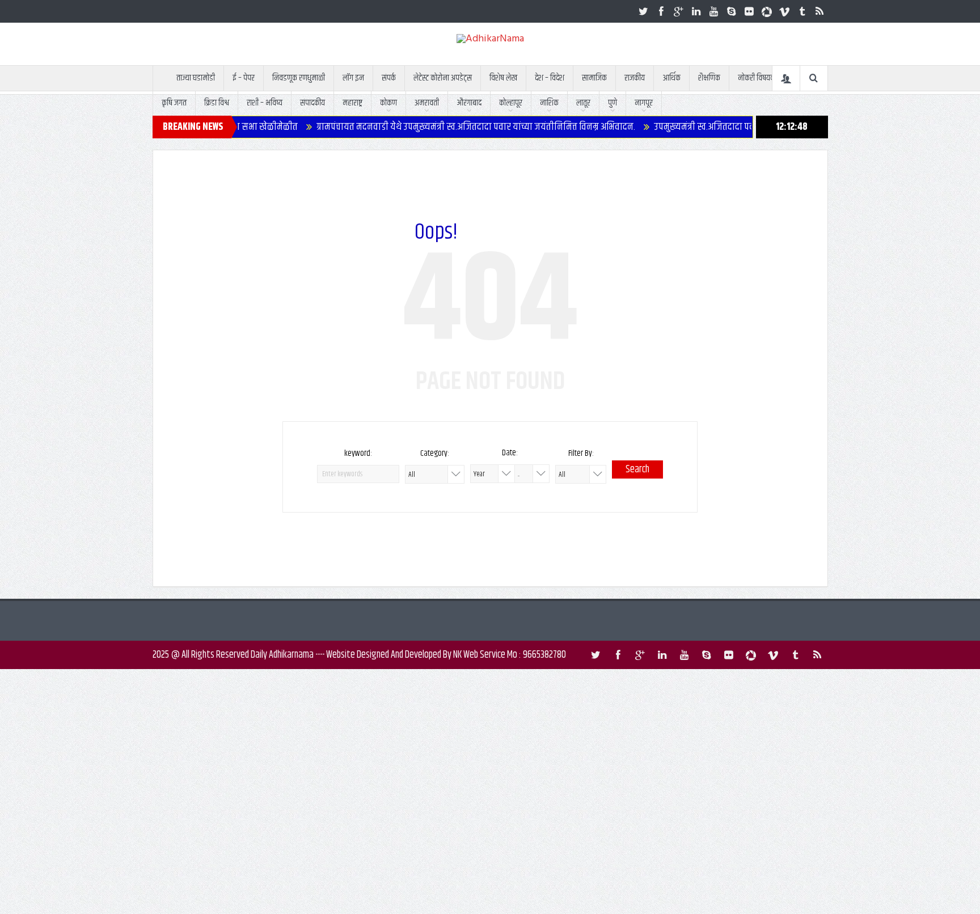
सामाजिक (594, 77)
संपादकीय (312, 102)
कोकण (388, 102)
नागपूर (644, 102)
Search (637, 469)
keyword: (358, 453)
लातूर (583, 102)
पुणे (612, 102)
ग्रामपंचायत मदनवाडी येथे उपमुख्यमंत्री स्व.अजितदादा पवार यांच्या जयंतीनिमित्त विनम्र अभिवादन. (448, 127)
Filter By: (581, 453)
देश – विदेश (549, 77)
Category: (434, 453)
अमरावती (427, 102)
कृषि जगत (174, 102)
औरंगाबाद (469, 102)
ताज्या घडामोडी (195, 77)
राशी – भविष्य (264, 102)
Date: (510, 452)
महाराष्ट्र (352, 102)
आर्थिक (671, 77)
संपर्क (389, 77)
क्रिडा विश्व (216, 102)
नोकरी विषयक (756, 77)
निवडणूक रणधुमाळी (298, 77)
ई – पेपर (244, 77)
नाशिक (549, 102)
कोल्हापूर (510, 102)
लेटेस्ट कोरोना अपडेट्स (442, 77)
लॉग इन (353, 77)
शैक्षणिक (709, 77)
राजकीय (634, 77)
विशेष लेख (503, 77)
